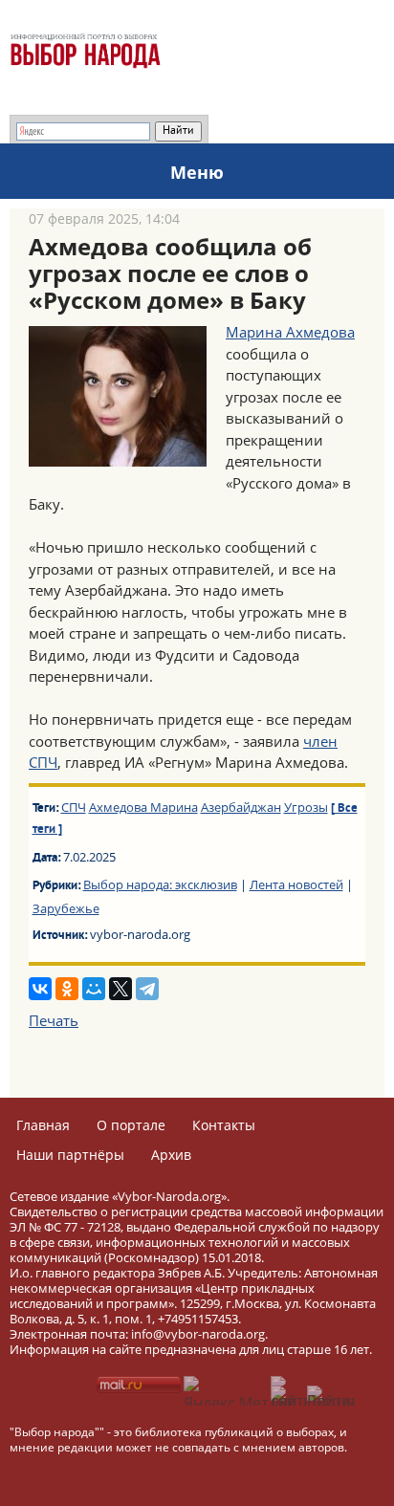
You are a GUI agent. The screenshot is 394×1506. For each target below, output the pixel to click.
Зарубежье (66, 908)
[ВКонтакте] (40, 988)
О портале (131, 1125)
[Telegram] (147, 988)
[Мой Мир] (93, 988)
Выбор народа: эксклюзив (160, 884)
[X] (120, 988)
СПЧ (73, 807)
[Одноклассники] (66, 988)
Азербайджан (241, 807)
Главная (43, 1125)
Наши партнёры (70, 1155)
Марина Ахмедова (290, 331)
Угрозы (306, 807)
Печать (53, 1020)
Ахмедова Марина (143, 807)
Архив (171, 1155)
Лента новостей (296, 884)
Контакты (223, 1125)
